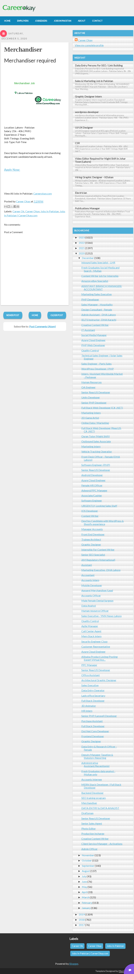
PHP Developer (90, 299)
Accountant (87, 575)
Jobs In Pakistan (50, 211)
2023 (82, 237)
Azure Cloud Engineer (93, 340)
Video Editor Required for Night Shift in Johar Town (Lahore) (100, 160)
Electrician (81, 192)
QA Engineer (88, 387)
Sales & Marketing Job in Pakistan (94, 80)
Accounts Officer (91, 595)
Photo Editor (88, 828)
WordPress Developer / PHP (97, 368)
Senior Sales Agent (91, 823)
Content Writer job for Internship (99, 275)
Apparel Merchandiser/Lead (97, 590)
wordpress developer (87, 111)
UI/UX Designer (84, 127)
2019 (82, 914)
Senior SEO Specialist (93, 554)
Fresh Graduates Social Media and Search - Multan (100, 269)
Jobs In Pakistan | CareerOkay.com (90, 953)
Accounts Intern (90, 580)
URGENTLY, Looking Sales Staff (99, 505)
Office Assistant (90, 675)
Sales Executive (90, 685)
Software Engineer (91, 500)
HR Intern (86, 710)
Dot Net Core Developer (95, 731)
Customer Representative (95, 646)
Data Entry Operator (93, 690)
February (87, 902)
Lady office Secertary (93, 695)
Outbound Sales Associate (96, 441)
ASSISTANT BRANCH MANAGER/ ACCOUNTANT (101, 287)
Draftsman (87, 813)
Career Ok (18, 211)
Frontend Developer (92, 736)
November (88, 855)
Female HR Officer (91, 485)
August (86, 870)
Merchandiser (23, 49)
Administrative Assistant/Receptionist (95, 764)
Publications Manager (87, 208)
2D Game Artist (90, 417)
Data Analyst (88, 605)
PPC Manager (89, 664)
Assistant (86, 564)
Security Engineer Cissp (94, 641)
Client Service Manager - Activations (101, 843)
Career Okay (32, 211)
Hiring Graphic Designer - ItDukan (94, 177)
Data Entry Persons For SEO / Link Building (99, 65)
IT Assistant (88, 330)
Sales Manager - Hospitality (97, 304)
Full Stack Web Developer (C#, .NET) (102, 407)
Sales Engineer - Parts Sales (96, 363)
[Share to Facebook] (15, 206)
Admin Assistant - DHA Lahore (98, 314)
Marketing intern (90, 446)
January (86, 907)
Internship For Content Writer (98, 549)
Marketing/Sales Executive (96, 294)
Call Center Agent (91, 631)
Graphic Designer (91, 544)
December (88, 257)
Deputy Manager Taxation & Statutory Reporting (97, 756)
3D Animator (88, 705)
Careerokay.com (42, 193)
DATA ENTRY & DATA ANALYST (100, 808)
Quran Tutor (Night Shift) (95, 436)
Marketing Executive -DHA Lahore (100, 570)
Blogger (73, 963)
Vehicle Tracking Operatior (96, 451)
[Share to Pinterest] (18, 206)
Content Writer (90, 515)
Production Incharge (92, 833)
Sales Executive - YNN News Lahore (101, 615)
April (84, 892)
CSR (77, 143)
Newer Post (12, 315)
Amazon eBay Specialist (94, 280)
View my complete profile (89, 45)
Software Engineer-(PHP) (95, 464)
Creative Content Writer (95, 324)
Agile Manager (89, 626)
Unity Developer (90, 397)
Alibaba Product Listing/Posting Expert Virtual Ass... (99, 658)
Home (35, 315)
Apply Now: (12, 169)
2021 (82, 248)
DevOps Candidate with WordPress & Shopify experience (102, 522)
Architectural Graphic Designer (98, 680)
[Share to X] (11, 206)
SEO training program (93, 797)
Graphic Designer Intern (88, 96)
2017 (82, 924)
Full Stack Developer (93, 700)
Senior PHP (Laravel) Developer (99, 715)
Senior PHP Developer (94, 402)
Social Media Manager (94, 335)
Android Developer (92, 475)
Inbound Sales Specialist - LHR (98, 262)
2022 (82, 242)
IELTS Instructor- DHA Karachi (98, 319)
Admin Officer (89, 848)
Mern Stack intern (91, 636)
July (84, 876)
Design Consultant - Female (96, 309)
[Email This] (5, 206)
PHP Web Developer (93, 345)
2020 (82, 253)
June (84, 881)
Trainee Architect (91, 539)
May (84, 886)
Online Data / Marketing (95, 422)
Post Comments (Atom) (42, 326)
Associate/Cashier (91, 495)
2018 (82, 919)
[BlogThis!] (8, 206)
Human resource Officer (95, 610)
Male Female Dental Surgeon (97, 600)
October (87, 860)
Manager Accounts (92, 529)
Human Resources (91, 382)
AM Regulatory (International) (98, 559)
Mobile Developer (91, 585)
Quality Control (90, 350)
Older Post (56, 315)
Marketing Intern (91, 412)
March (85, 897)
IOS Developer (89, 510)
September (88, 865)
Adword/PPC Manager (94, 490)
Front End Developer (93, 534)
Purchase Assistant (92, 721)
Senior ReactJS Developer (95, 392)
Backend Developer (92, 792)
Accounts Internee (91, 779)
